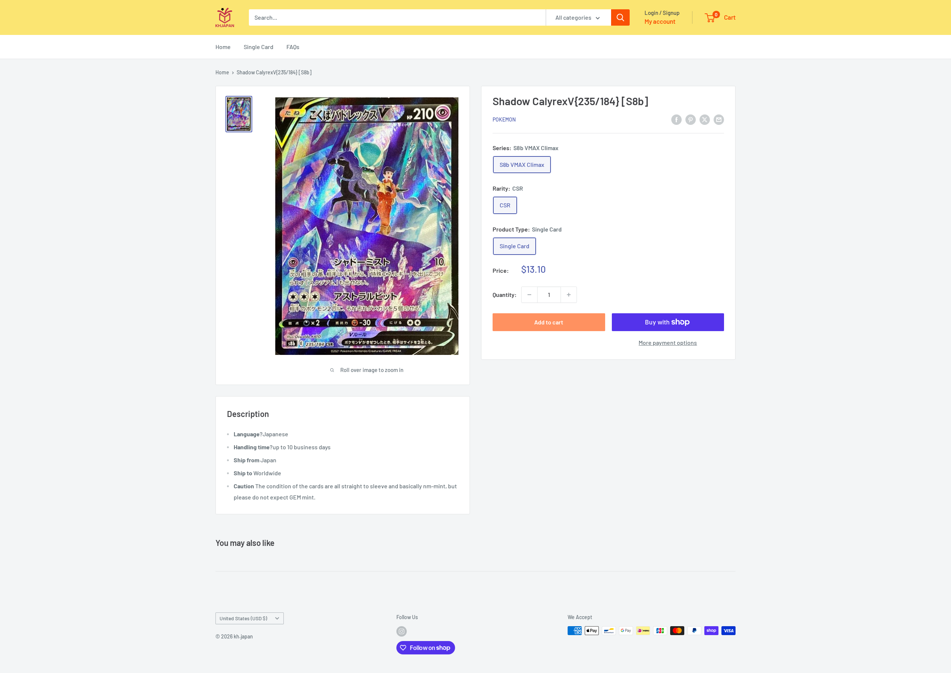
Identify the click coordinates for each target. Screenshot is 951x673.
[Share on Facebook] (676, 119)
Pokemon (504, 119)
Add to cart (548, 322)
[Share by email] (719, 119)
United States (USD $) (243, 618)
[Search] (620, 17)
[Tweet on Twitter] (705, 119)
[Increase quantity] (569, 294)
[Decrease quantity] (529, 294)
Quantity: (505, 294)
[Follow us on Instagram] (401, 631)
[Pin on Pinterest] (690, 119)
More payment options (668, 342)
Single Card (258, 46)
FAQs (292, 46)
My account (660, 21)
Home (223, 46)
